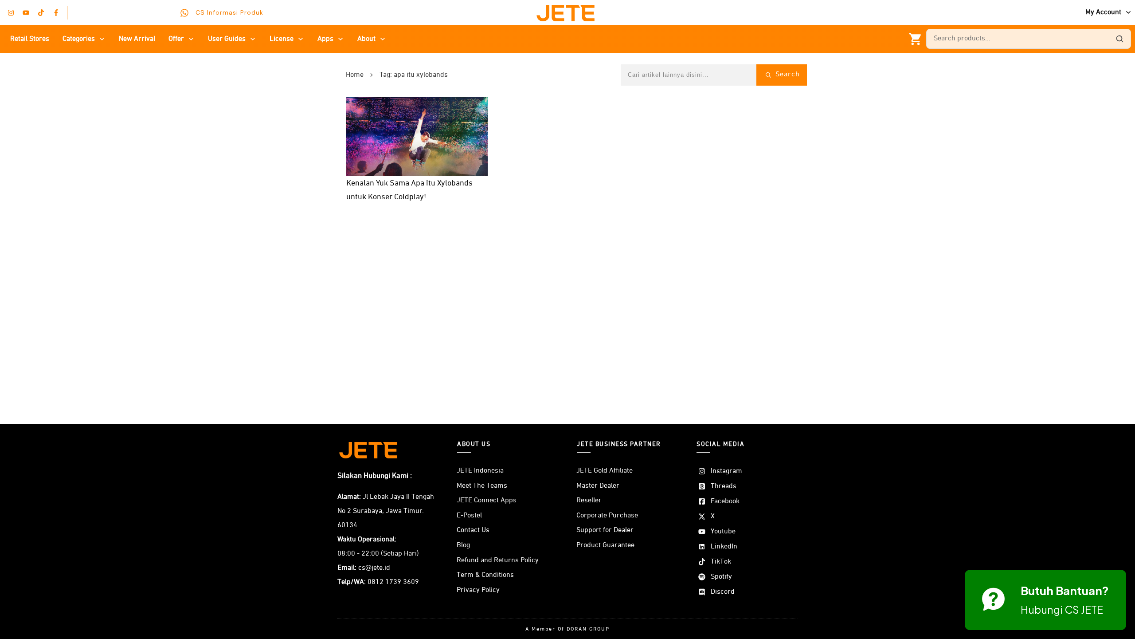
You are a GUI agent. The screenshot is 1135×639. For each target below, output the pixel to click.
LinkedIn (724, 546)
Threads (723, 486)
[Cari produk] (1119, 39)
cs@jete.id (374, 568)
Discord (723, 592)
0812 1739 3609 (393, 582)
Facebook (725, 501)
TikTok (721, 561)
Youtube (723, 531)
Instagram (726, 471)
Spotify (721, 576)
